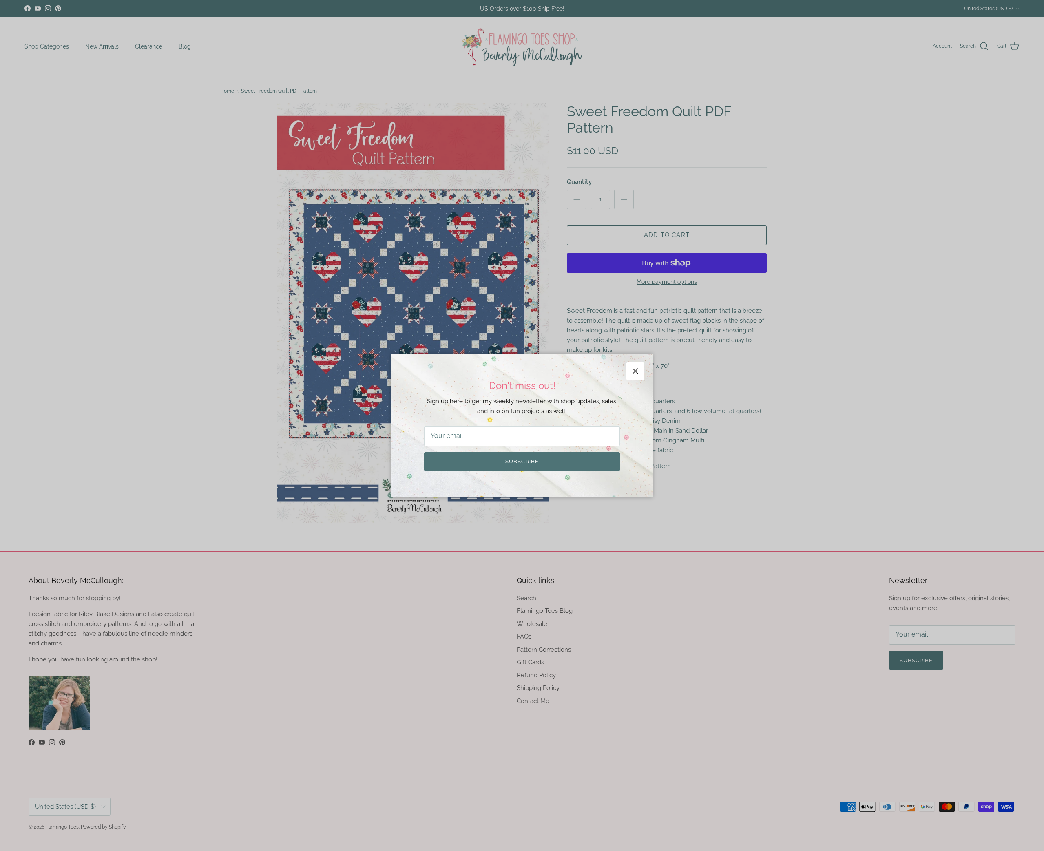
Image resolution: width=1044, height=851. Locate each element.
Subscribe (521, 461)
